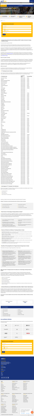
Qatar (1, 373)
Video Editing (25, 396)
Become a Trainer (3, 386)
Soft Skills (19, 309)
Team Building (3, 407)
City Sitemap (2, 390)
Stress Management (3, 412)
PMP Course (13, 395)
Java (1, 398)
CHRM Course (14, 396)
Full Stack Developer (3, 395)
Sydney (2, 375)
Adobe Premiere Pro (26, 398)
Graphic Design (25, 395)
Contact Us (2, 391)
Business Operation (5, 313)
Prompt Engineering (14, 389)
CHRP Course (14, 397)
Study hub (2, 385)
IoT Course (13, 388)
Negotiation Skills (3, 408)
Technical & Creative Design (6, 315)
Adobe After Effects (25, 397)
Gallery (2, 389)
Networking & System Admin (6, 314)
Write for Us (2, 387)
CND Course (24, 389)
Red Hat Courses (14, 408)
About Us (2, 384)
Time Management (3, 411)
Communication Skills (4, 410)
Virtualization (19, 312)
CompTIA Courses (14, 407)
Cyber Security (20, 313)
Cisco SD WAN (14, 410)
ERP (3, 312)
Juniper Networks (14, 409)
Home (1, 20)
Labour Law (13, 398)
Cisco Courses (14, 411)
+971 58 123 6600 (3, 367)
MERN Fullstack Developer (4, 396)
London (2, 374)
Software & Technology (21, 314)
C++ (1, 397)
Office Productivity (5, 309)
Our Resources (3, 388)
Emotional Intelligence (4, 409)
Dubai (2, 372)
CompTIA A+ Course (15, 412)
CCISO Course (25, 388)
